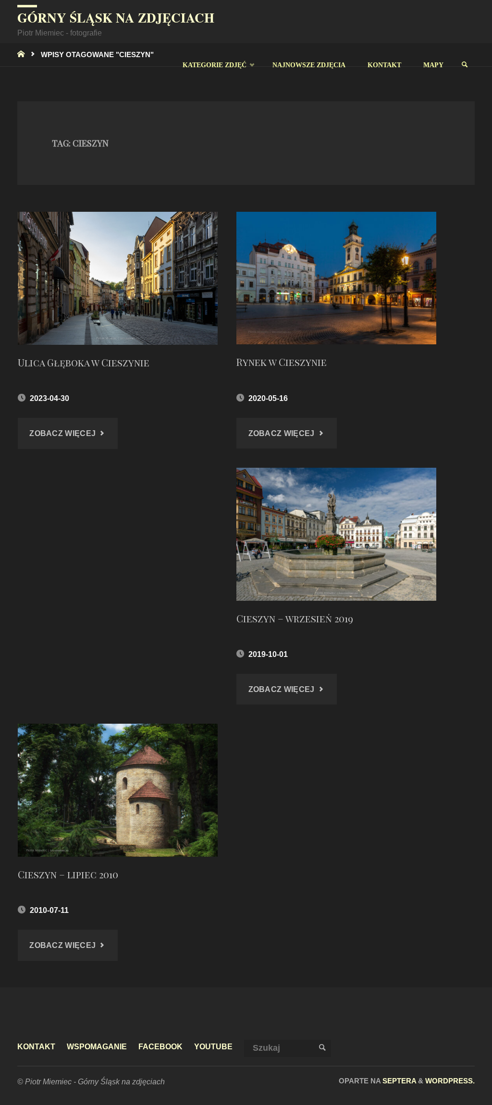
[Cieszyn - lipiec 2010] (118, 790)
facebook (160, 1046)
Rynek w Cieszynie (281, 361)
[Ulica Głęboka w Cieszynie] (118, 278)
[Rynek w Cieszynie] (336, 278)
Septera (398, 1081)
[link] (464, 64)
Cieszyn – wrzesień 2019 (294, 618)
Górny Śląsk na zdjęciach (115, 17)
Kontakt (36, 1046)
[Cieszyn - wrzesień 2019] (336, 534)
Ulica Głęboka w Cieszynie (83, 362)
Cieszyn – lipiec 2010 (68, 874)
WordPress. (450, 1081)
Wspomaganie (97, 1046)
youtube (213, 1046)
